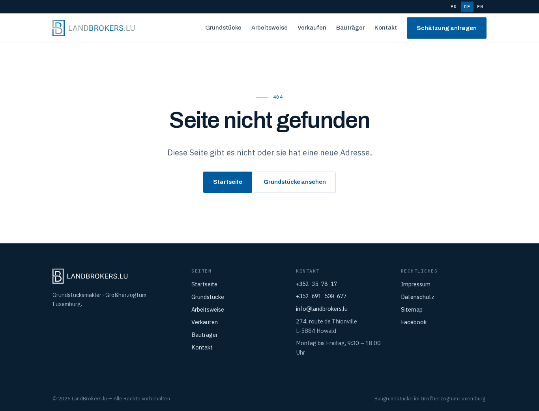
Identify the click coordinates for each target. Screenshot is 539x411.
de (467, 6)
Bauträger (350, 27)
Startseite (227, 182)
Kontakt (385, 27)
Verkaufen (312, 27)
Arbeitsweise (269, 27)
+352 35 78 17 (316, 284)
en (480, 6)
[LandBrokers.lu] (93, 28)
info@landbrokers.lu (322, 308)
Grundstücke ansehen (295, 182)
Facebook (414, 322)
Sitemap (412, 309)
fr (454, 6)
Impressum (415, 284)
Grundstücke (223, 27)
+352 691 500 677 (321, 296)
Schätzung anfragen (447, 28)
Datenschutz (417, 297)
